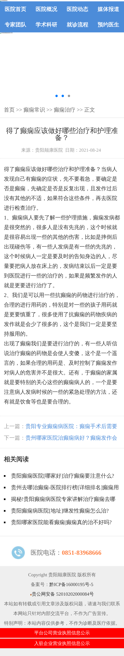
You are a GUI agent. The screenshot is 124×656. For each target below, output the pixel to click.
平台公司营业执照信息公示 (62, 632)
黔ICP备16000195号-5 (71, 584)
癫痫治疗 (64, 110)
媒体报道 (108, 9)
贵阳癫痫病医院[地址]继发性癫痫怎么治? (60, 511)
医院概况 (46, 9)
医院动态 (77, 9)
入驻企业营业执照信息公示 (62, 643)
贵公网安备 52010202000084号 (63, 594)
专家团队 (15, 25)
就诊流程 (77, 25)
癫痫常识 (34, 110)
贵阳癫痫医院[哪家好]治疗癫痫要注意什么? (62, 476)
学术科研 (46, 25)
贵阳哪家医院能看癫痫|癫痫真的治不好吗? (61, 522)
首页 (9, 110)
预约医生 (108, 25)
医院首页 (15, 9)
